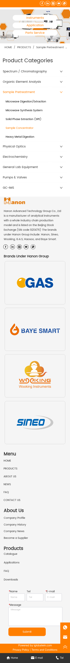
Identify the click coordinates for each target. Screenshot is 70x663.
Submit (27, 632)
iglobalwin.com (43, 645)
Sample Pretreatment (50, 47)
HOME (8, 47)
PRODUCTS (24, 47)
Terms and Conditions (44, 649)
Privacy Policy (21, 649)
